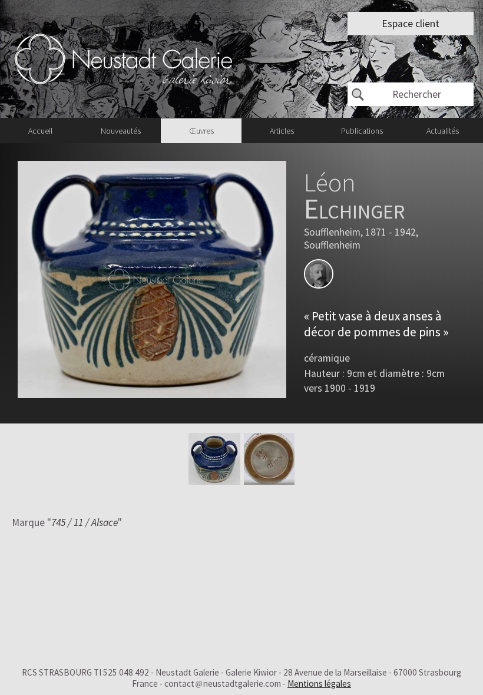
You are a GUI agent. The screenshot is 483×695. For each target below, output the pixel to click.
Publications (362, 130)
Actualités (442, 130)
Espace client (410, 23)
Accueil (40, 130)
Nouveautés (121, 130)
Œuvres (201, 130)
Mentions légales (319, 683)
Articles (282, 130)
